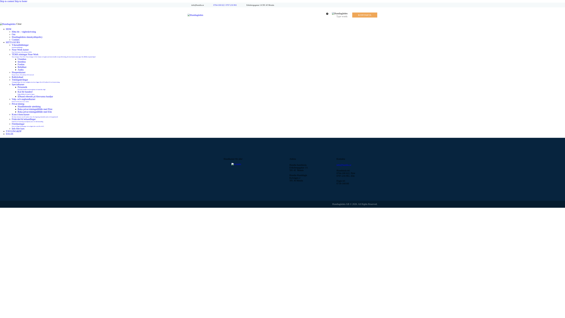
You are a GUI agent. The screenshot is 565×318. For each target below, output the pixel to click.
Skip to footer (21, 1)
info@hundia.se (343, 165)
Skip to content (7, 1)
